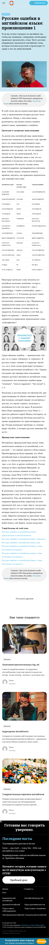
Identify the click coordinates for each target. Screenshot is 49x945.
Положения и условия (27, 925)
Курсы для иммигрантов (34, 904)
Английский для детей (33, 898)
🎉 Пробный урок (39, 3)
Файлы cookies (39, 925)
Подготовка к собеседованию (9, 909)
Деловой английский (11, 904)
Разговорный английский (13, 915)
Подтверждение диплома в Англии (18, 843)
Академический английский (8, 899)
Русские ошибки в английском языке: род (21, 542)
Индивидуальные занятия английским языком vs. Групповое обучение (24, 856)
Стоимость (28, 889)
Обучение (6, 14)
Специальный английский (35, 915)
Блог (4, 892)
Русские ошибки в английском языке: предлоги (23, 539)
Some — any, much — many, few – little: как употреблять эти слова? (21, 849)
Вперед (42, 941)
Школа (5, 889)
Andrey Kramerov (15, 933)
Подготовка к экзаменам (35, 908)
